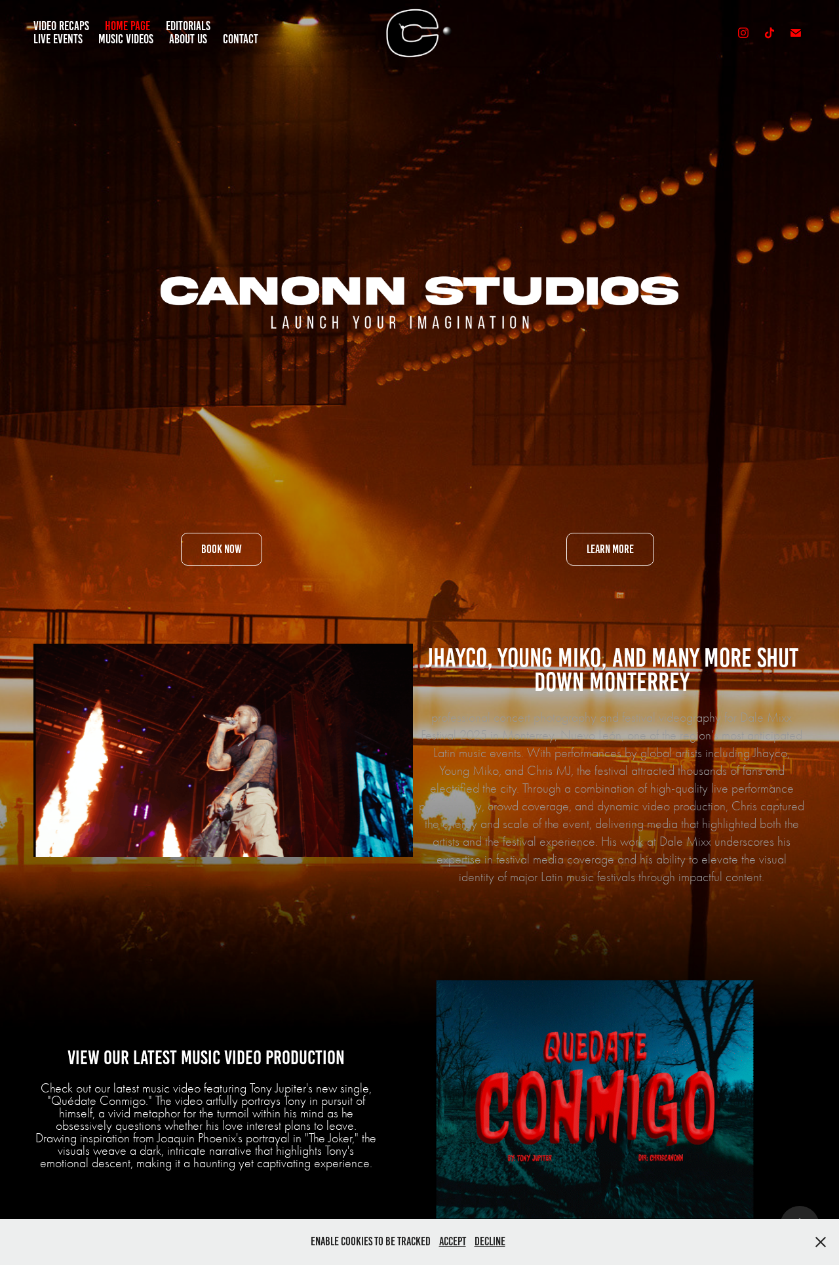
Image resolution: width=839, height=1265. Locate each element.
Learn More (610, 549)
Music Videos (125, 39)
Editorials (188, 26)
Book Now (221, 549)
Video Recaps (61, 26)
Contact (240, 39)
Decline (490, 1241)
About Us (188, 39)
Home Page (127, 26)
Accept (452, 1241)
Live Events (58, 39)
